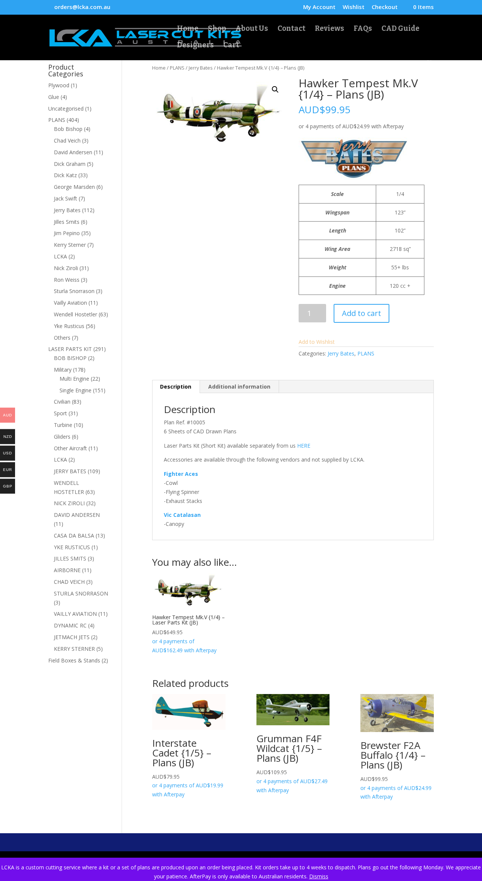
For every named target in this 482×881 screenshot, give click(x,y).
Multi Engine (74, 378)
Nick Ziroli (66, 268)
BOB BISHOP (70, 358)
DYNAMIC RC (70, 625)
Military (63, 369)
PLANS (177, 67)
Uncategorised (66, 108)
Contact (291, 29)
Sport (60, 413)
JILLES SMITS (70, 558)
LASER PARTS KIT (70, 348)
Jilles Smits (66, 221)
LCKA (60, 256)
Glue (53, 96)
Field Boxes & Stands (74, 660)
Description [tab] (175, 386)
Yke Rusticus (69, 326)
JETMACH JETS (72, 637)
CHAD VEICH (69, 581)
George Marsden (74, 186)
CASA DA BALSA (74, 535)
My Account (319, 7)
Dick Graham (69, 163)
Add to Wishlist (317, 341)
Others (62, 337)
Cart (231, 46)
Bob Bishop (68, 128)
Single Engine (75, 390)
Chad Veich (67, 140)
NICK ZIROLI (69, 503)
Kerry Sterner (70, 244)
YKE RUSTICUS (72, 547)
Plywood (58, 85)
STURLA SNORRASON (81, 593)
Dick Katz (65, 175)
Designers (195, 46)
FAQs (363, 29)
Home (187, 29)
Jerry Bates (201, 67)
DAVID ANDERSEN (77, 514)
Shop (217, 29)
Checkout (385, 7)
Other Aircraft (70, 448)
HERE (303, 445)
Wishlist (354, 7)
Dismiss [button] (318, 876)
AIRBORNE (67, 570)
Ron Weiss (66, 279)
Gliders (62, 436)
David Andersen (73, 152)
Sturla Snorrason (74, 291)
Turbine (63, 424)
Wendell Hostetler (75, 314)
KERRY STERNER (74, 648)
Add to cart (361, 313)
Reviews (329, 29)
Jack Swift (65, 198)
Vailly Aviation (70, 302)
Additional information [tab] (239, 386)
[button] (275, 89)
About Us (251, 29)
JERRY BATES (70, 471)
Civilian (62, 401)
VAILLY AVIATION (75, 613)
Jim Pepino (67, 233)
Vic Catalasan (182, 514)
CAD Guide (400, 29)
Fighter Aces (181, 473)
